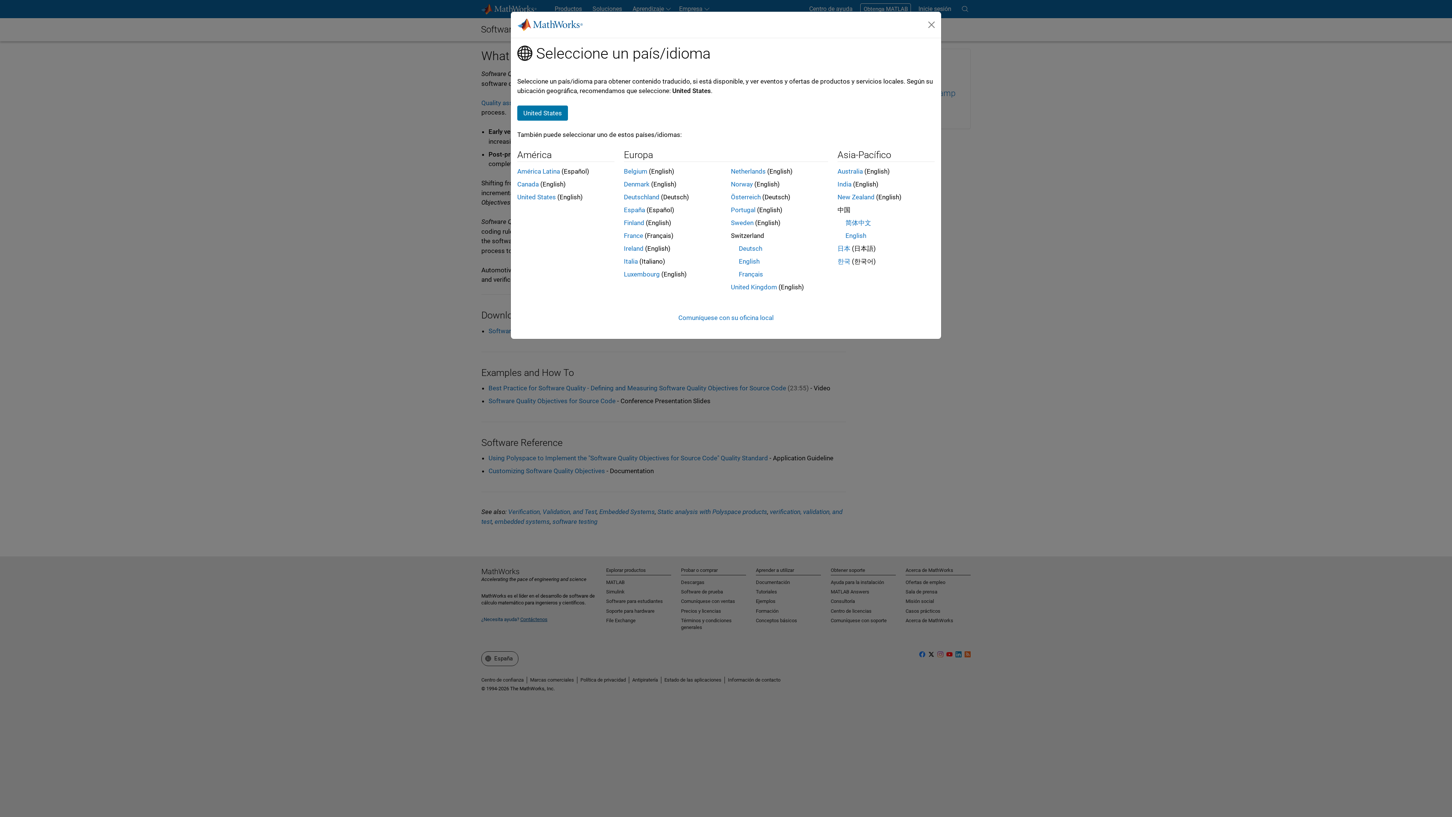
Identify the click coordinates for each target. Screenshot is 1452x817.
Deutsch (750, 248)
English (749, 261)
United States (536, 197)
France (633, 235)
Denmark (637, 184)
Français (751, 274)
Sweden (742, 223)
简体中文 (858, 223)
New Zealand (856, 197)
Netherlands (748, 171)
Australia (850, 171)
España (634, 210)
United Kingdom (754, 287)
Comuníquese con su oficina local (726, 318)
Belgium (635, 171)
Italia (631, 261)
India (845, 184)
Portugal (743, 210)
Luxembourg (642, 274)
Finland (634, 223)
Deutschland (641, 197)
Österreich (746, 197)
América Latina (538, 171)
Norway (742, 184)
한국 (844, 261)
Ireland (634, 248)
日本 (844, 248)
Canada (528, 184)
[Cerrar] (931, 24)
